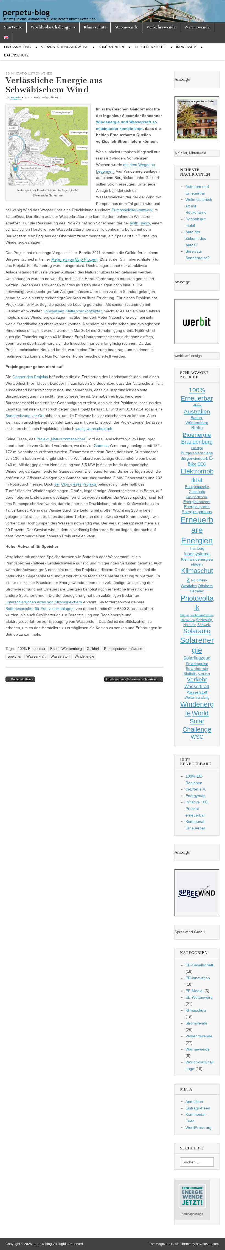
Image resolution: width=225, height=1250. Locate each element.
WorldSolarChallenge (51, 27)
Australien (197, 411)
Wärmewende (197, 27)
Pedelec (197, 591)
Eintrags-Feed (197, 1108)
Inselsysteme (197, 553)
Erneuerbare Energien (197, 530)
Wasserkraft (36, 656)
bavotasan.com (207, 1244)
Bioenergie (197, 435)
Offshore (205, 586)
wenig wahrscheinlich (93, 428)
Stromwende (126, 27)
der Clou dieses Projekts (75, 484)
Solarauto (196, 631)
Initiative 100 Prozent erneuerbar (196, 808)
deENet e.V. (195, 789)
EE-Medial (194, 991)
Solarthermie (197, 668)
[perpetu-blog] (112, 11)
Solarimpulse (197, 663)
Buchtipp (197, 448)
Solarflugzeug (196, 657)
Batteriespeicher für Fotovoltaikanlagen (39, 608)
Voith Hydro (140, 223)
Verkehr (197, 679)
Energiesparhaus (197, 511)
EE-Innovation (17, 73)
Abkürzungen (111, 47)
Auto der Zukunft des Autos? (195, 238)
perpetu (15, 97)
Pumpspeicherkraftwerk (132, 210)
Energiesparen (197, 506)
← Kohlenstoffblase (20, 679)
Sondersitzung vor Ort (24, 415)
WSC (197, 737)
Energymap (195, 796)
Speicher (14, 656)
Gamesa (101, 445)
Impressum (186, 47)
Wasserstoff (60, 656)
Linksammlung (17, 47)
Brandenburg (197, 442)
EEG (202, 464)
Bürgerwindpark (194, 458)
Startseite (13, 27)
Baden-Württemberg (66, 649)
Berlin (197, 427)
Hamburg (197, 548)
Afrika (197, 405)
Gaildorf (93, 649)
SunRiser (204, 673)
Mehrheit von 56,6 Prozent (74, 259)
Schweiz (204, 625)
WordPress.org (198, 1127)
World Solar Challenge (196, 721)
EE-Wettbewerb (199, 997)
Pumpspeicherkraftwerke (123, 649)
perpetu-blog (42, 1244)
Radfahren (188, 620)
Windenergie (84, 656)
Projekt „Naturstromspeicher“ (61, 439)
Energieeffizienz (196, 497)
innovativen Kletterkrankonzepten (74, 311)
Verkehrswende (161, 27)
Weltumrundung (197, 698)
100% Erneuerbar (31, 649)
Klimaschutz (95, 27)
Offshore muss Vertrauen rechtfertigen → (133, 679)
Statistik (190, 674)
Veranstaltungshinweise (64, 47)
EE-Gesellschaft (199, 965)
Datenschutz (16, 55)
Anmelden (194, 1101)
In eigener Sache (150, 47)
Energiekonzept (196, 502)
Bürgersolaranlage (197, 453)
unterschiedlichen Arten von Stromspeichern (43, 602)
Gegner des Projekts (30, 377)
